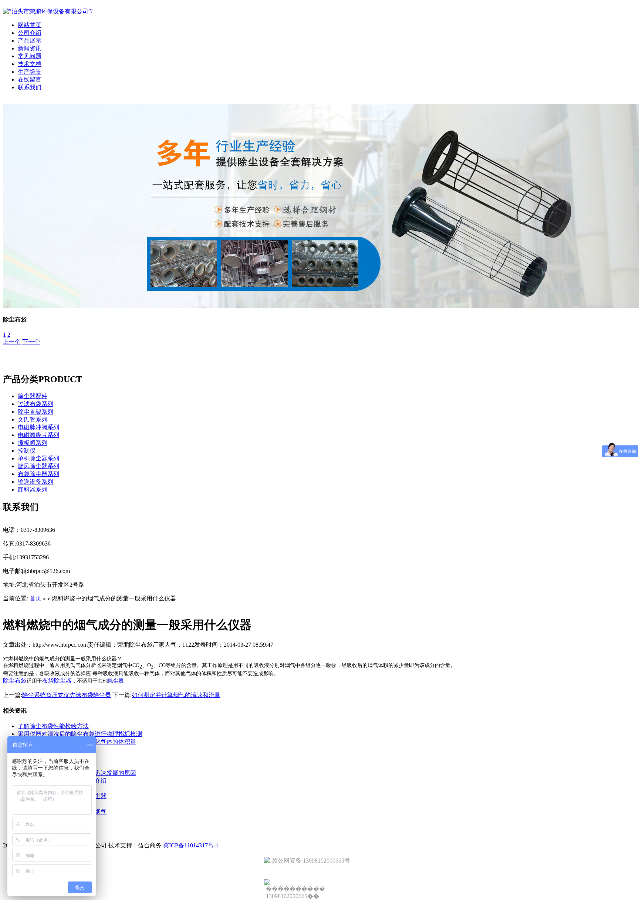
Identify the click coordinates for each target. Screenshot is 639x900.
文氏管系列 (32, 419)
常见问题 (29, 56)
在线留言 (29, 79)
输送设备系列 (35, 482)
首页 (35, 598)
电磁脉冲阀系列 (38, 427)
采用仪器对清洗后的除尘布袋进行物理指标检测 (80, 734)
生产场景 (29, 72)
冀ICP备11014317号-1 (191, 845)
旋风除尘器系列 (38, 466)
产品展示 (29, 40)
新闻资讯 (29, 48)
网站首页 (29, 25)
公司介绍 (29, 33)
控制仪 (27, 450)
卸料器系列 (32, 489)
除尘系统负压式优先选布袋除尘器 (66, 695)
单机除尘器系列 (38, 458)
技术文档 (29, 64)
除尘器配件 (32, 396)
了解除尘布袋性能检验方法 (53, 726)
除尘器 (116, 681)
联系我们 (29, 87)
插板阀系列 (32, 443)
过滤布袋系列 (35, 404)
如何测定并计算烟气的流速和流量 (176, 695)
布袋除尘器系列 (38, 474)
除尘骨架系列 (35, 412)
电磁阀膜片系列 (38, 435)
